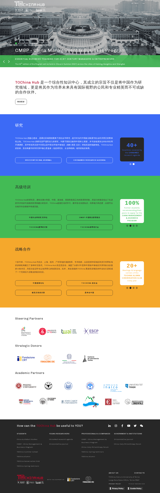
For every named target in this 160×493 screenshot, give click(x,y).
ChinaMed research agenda (61, 439)
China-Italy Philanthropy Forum (95, 447)
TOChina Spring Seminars (28, 466)
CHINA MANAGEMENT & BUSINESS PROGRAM (132, 218)
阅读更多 (21, 102)
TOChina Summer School (27, 452)
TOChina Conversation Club (28, 461)
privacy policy (115, 484)
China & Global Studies (27, 439)
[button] (4, 61)
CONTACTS (139, 473)
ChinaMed (134, 153)
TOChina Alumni (23, 457)
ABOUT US (114, 473)
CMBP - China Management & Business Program (70, 50)
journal (58, 444)
